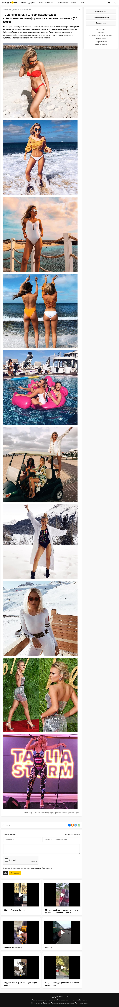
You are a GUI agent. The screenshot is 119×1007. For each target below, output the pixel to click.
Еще (81, 3)
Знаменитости (26, 10)
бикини (37, 813)
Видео (23, 3)
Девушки (31, 3)
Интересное (49, 3)
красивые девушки (61, 813)
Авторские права (101, 42)
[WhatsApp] (79, 825)
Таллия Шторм (28, 813)
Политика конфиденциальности (100, 35)
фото (77, 813)
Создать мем (101, 23)
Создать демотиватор (101, 17)
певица (71, 813)
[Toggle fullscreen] (34, 902)
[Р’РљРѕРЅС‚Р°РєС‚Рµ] (69, 825)
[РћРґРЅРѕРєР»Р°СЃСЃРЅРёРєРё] (72, 825)
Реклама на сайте (101, 45)
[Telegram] (75, 825)
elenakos (16, 10)
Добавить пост (100, 11)
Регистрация (100, 29)
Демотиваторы (63, 3)
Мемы (40, 3)
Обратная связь (36, 1003)
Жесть (73, 3)
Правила (101, 32)
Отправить (15, 873)
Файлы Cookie (101, 39)
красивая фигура (47, 813)
